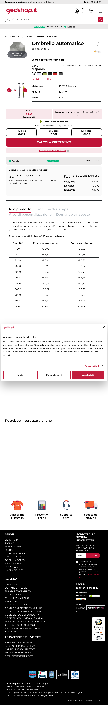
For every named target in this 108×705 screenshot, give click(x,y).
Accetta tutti (88, 375)
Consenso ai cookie (17, 604)
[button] (41, 79)
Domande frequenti (17, 588)
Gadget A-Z (15, 36)
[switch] (99, 638)
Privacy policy (14, 601)
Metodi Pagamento (17, 598)
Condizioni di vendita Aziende (23, 608)
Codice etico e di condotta (22, 615)
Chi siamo (11, 584)
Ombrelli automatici (47, 36)
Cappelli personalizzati (20, 649)
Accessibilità (13, 631)
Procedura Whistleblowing (23, 628)
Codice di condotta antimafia (24, 618)
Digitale (10, 550)
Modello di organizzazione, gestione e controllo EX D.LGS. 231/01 (29, 623)
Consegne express (16, 594)
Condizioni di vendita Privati (23, 611)
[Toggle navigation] (101, 10)
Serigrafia (11, 539)
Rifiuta (20, 375)
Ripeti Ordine (13, 556)
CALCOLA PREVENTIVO (54, 142)
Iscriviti (93, 555)
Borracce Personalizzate (21, 646)
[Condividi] (99, 42)
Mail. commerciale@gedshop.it (40, 695)
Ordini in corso (15, 560)
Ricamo (9, 543)
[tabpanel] (54, 265)
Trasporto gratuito (18, 591)
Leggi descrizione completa (48, 59)
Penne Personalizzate (19, 656)
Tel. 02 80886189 (15, 695)
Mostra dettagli (91, 366)
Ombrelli (29, 36)
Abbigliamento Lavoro (19, 642)
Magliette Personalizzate (21, 652)
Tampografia (13, 546)
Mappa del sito (14, 570)
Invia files (11, 566)
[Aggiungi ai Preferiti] (99, 46)
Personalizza (52, 375)
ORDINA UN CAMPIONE (52, 150)
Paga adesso (13, 563)
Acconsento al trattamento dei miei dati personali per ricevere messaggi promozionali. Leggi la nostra (89, 569)
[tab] (20, 210)
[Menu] (103, 619)
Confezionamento (16, 553)
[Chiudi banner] (104, 327)
